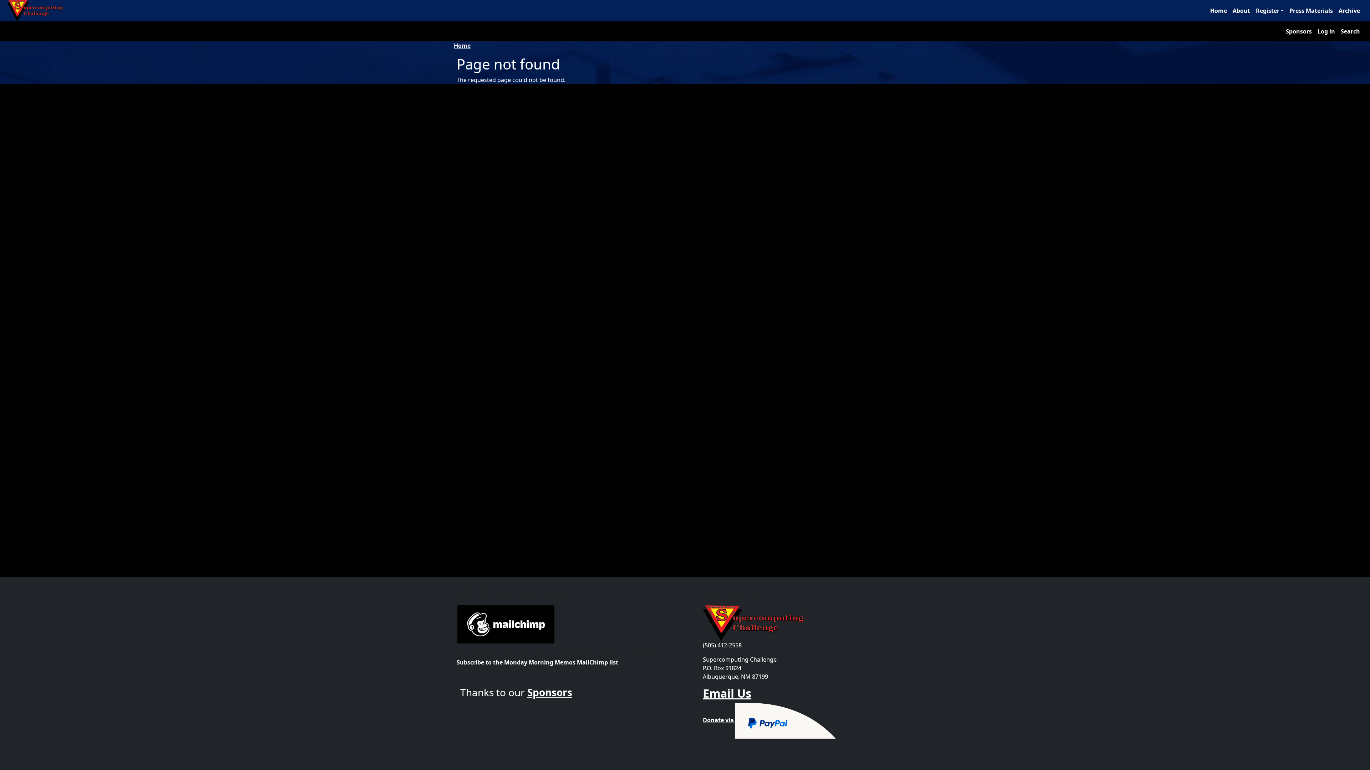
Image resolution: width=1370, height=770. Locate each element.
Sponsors (1299, 31)
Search (1350, 31)
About (1241, 11)
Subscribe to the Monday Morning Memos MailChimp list (537, 662)
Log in (1326, 31)
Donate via (719, 720)
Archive (1349, 11)
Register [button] (1267, 11)
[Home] (37, 10)
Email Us (727, 693)
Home (1218, 11)
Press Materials (1311, 11)
